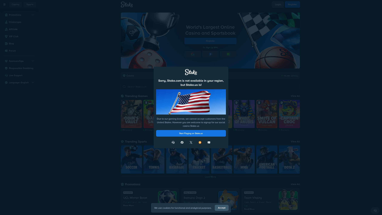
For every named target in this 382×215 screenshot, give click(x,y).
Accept (221, 207)
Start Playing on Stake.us (191, 133)
